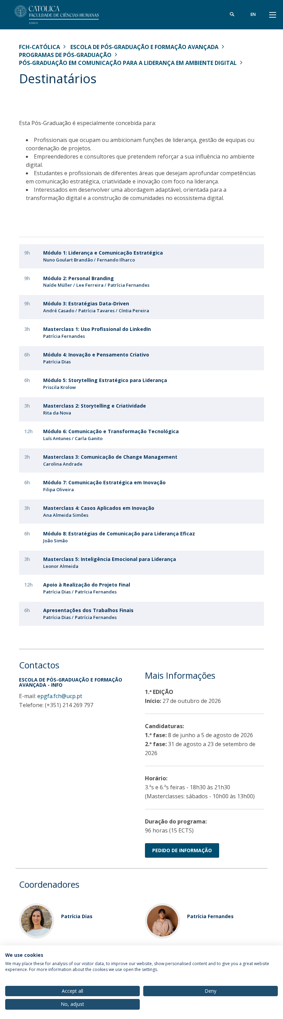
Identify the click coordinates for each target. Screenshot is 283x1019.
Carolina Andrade (62, 464)
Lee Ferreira (90, 285)
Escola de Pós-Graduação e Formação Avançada (144, 47)
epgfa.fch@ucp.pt (59, 696)
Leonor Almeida (60, 566)
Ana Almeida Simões (65, 515)
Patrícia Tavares (96, 310)
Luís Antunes (57, 438)
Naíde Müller (57, 285)
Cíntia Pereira (134, 310)
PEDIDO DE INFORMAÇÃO (182, 850)
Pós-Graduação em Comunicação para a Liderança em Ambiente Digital (128, 63)
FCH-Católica (39, 47)
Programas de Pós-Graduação (65, 55)
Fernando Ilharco (116, 260)
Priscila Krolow (59, 387)
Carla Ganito (89, 438)
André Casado (58, 310)
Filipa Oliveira (58, 489)
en (253, 14)
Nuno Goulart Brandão (68, 260)
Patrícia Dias (57, 362)
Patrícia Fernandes (128, 285)
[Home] (62, 14)
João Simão (55, 540)
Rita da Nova (57, 413)
